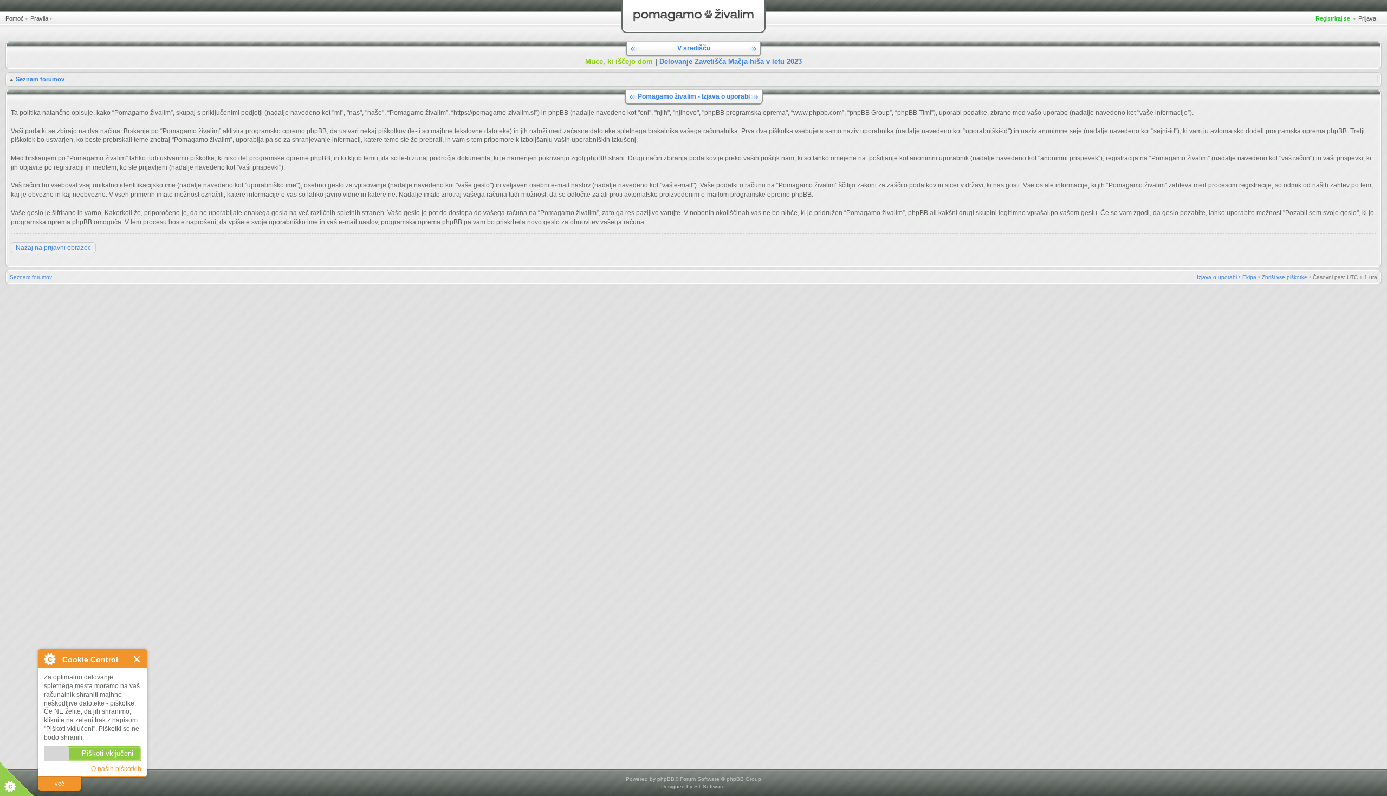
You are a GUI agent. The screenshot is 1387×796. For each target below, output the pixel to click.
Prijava (1367, 18)
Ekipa (1249, 277)
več (59, 783)
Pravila (39, 18)
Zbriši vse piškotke (1284, 277)
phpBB (666, 779)
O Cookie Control (49, 659)
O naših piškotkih (116, 769)
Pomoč (14, 18)
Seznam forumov (40, 79)
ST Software (709, 786)
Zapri (137, 659)
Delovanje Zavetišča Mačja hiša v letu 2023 (730, 61)
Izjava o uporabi (1217, 277)
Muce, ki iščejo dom (619, 61)
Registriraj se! (1333, 18)
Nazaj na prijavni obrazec (53, 247)
